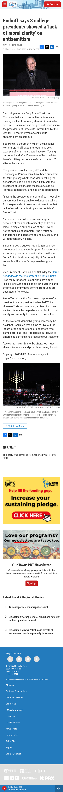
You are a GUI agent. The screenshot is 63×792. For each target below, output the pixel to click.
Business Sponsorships (16, 691)
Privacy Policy (12, 735)
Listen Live (11, 716)
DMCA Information (14, 710)
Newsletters (11, 729)
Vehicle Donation (13, 754)
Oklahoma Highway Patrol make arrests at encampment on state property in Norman (31, 631)
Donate (54, 4)
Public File (10, 741)
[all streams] (59, 788)
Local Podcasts (13, 723)
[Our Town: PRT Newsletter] (31, 544)
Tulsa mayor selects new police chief (28, 607)
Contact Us (11, 704)
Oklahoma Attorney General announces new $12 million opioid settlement (34, 618)
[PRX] (47, 778)
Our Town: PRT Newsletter (31, 565)
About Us (10, 685)
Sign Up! (31, 583)
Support (9, 748)
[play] (4, 788)
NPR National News (15, 426)
